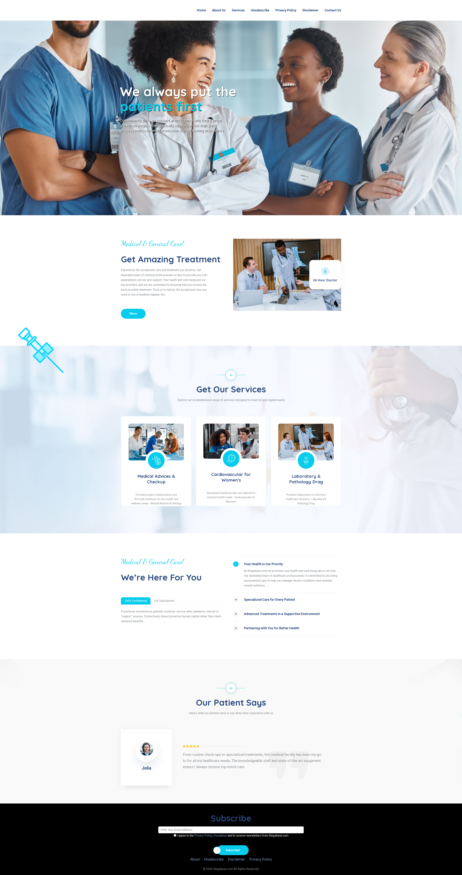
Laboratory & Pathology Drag (306, 478)
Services (238, 10)
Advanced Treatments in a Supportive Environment (282, 614)
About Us (219, 10)
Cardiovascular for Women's (231, 477)
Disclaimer (310, 10)
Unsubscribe (260, 10)
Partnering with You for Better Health (271, 628)
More (133, 313)
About (195, 859)
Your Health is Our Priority (263, 564)
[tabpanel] (252, 757)
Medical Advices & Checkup (156, 478)
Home (201, 10)
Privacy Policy (285, 10)
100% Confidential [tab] (135, 601)
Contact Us (332, 10)
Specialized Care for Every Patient (269, 599)
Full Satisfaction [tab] (164, 601)
